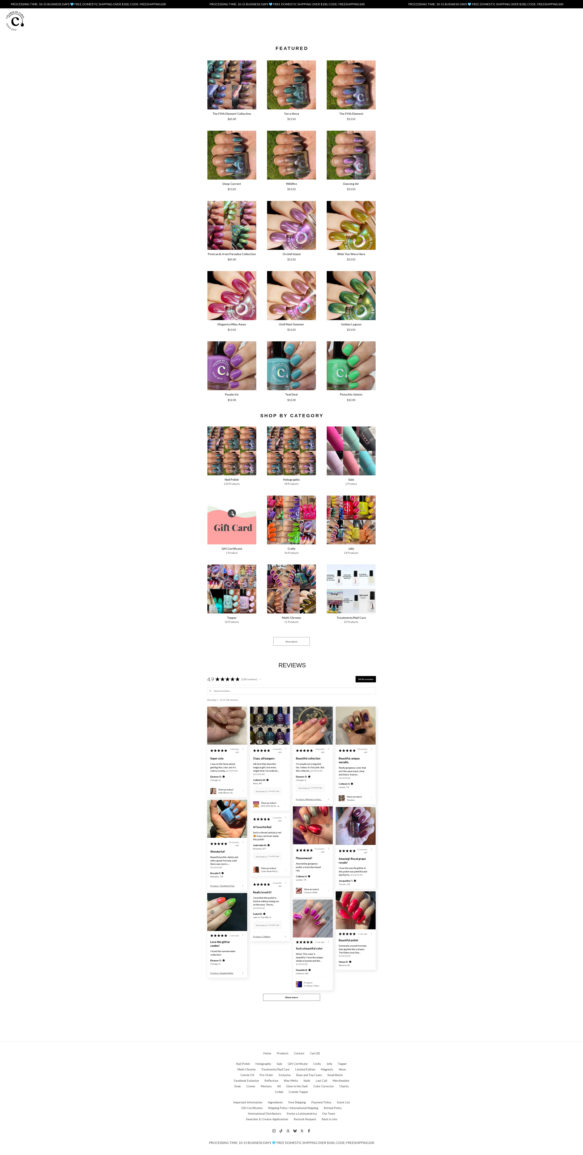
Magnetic (327, 1069)
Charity (344, 1086)
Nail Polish (243, 1063)
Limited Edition (305, 1069)
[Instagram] (274, 1131)
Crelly (317, 1063)
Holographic (263, 1063)
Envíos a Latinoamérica (302, 1113)
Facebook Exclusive (246, 1080)
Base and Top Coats (309, 1075)
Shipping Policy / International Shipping (293, 1108)
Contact (384, 21)
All (279, 1086)
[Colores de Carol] (15, 21)
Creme (250, 1086)
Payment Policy (310, 21)
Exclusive (285, 1075)
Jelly (329, 1063)
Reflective (271, 1080)
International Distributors (264, 1113)
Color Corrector (323, 1086)
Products (199, 21)
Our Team (328, 1113)
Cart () (315, 1053)
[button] (260, 679)
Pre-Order (266, 1075)
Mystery (266, 1086)
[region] (291, 4)
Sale (279, 1063)
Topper (342, 1063)
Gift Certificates (360, 21)
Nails (306, 1080)
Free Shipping (283, 21)
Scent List (335, 21)
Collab (279, 1092)
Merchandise (340, 1080)
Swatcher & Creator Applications (267, 1119)
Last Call (321, 1080)
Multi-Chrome (246, 1069)
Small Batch (335, 1075)
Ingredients (259, 21)
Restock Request (305, 1119)
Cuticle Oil (247, 1075)
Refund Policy (333, 1108)
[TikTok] (281, 1131)
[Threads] (288, 1131)
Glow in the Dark (297, 1086)
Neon (342, 1069)
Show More (232, 771)
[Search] (554, 20)
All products (291, 641)
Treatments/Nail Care (275, 1069)
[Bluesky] (295, 1131)
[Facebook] (309, 1131)
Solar (237, 1086)
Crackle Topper (298, 1092)
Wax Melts (291, 1080)
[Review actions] (243, 749)
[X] (302, 1131)
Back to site (329, 1119)
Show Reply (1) (261, 791)
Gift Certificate (298, 1063)
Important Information (228, 21)
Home (267, 1053)
